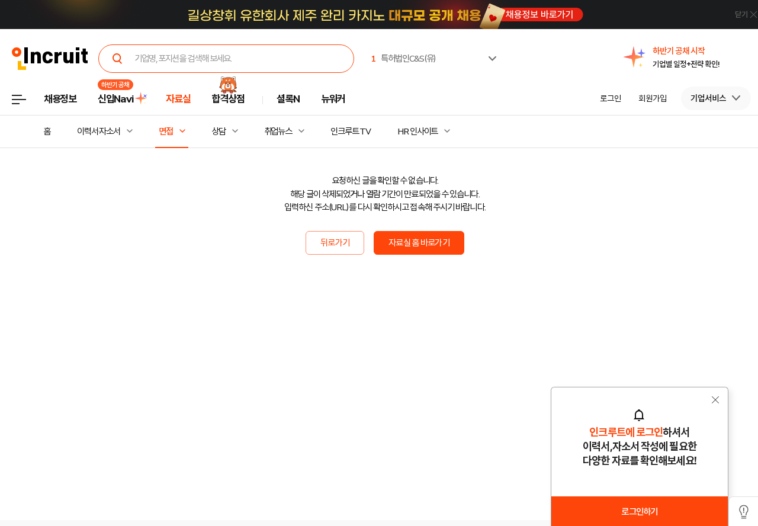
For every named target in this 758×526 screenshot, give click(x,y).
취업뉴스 (278, 131)
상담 (218, 131)
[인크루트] (50, 58)
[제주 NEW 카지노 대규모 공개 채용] (385, 14)
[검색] (117, 58)
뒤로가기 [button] (334, 243)
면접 (166, 131)
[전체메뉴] (27, 103)
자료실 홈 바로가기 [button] (418, 243)
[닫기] (725, 16)
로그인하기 (639, 512)
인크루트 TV (350, 131)
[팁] (743, 511)
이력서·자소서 (98, 131)
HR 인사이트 (417, 131)
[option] (686, 57)
